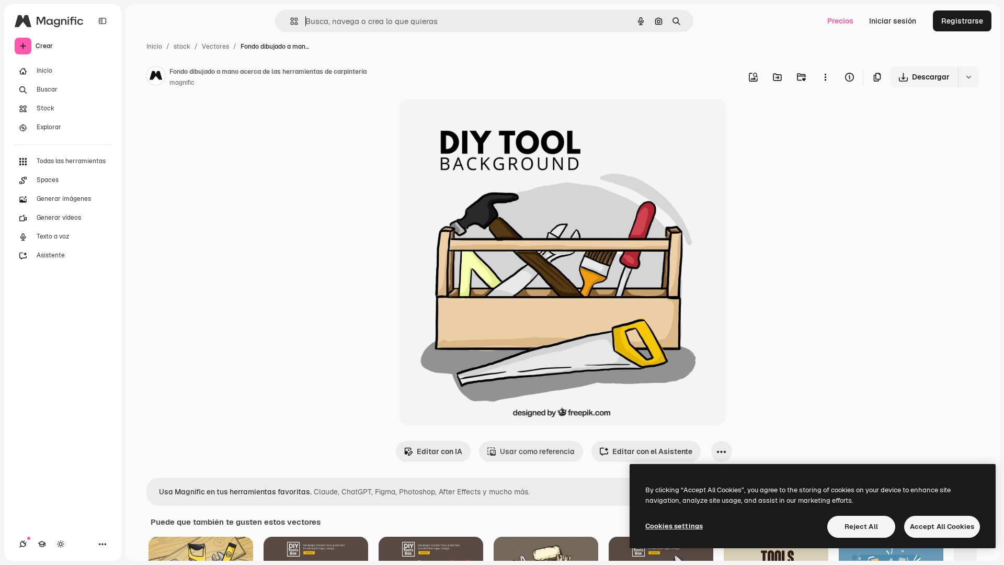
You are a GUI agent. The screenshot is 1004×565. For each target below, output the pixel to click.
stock (182, 46)
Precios (840, 21)
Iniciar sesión (892, 21)
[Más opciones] (825, 76)
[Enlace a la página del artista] (155, 77)
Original (466, 119)
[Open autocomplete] (290, 21)
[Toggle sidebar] (102, 21)
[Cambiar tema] (60, 544)
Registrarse (962, 21)
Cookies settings (674, 526)
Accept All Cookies (942, 526)
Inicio (154, 46)
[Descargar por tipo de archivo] (968, 76)
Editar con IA (439, 451)
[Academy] (41, 544)
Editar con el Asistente (652, 451)
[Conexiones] (23, 544)
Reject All (861, 526)
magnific (182, 82)
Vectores (215, 46)
